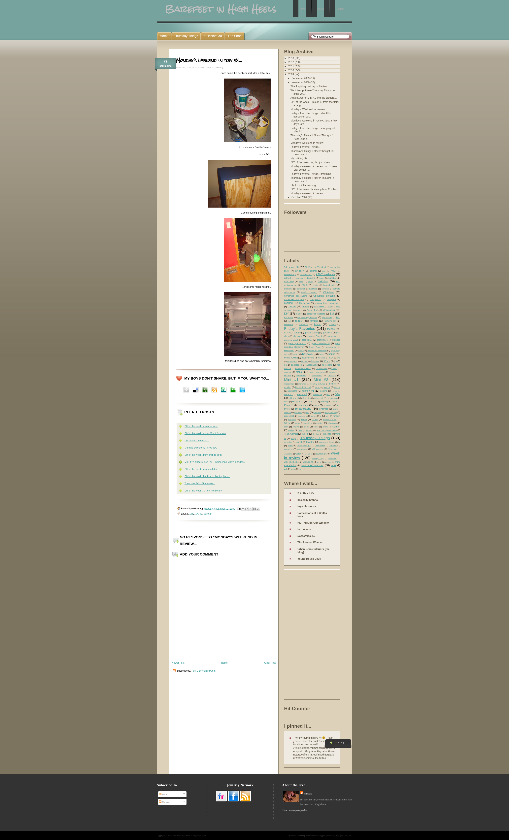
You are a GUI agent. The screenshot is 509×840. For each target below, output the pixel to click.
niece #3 (317, 394)
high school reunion (317, 350)
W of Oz (332, 449)
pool (307, 412)
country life (320, 303)
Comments (166, 801)
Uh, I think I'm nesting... (197, 440)
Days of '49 (313, 310)
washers (288, 454)
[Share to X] (251, 509)
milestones (317, 375)
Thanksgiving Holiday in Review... (309, 86)
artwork (287, 278)
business (313, 288)
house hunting (291, 357)
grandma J (307, 340)
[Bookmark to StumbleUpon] (224, 390)
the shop (327, 434)
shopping (332, 423)
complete (331, 299)
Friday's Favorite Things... (305, 146)
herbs (301, 351)
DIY (204, 67)
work (333, 465)
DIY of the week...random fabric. (202, 469)
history (295, 354)
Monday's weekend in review (306, 142)
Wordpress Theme (295, 835)
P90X (312, 401)
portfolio (317, 412)
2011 (291, 66)
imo (338, 358)
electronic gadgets (316, 314)
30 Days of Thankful (315, 267)
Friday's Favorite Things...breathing (310, 173)
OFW (337, 394)
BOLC (305, 285)
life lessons (327, 365)
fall (289, 321)
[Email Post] (238, 508)
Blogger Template (325, 835)
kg (335, 361)
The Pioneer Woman (309, 542)
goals (309, 336)
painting (324, 401)
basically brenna (307, 499)
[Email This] (243, 509)
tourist (299, 442)
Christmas (328, 292)
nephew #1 (308, 390)
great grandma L (297, 343)
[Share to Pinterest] (258, 509)
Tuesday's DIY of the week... (200, 483)
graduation (332, 336)
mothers (333, 384)
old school (293, 398)
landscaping (312, 365)
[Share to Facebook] (254, 509)
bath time (289, 281)
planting (298, 412)
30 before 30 (291, 267)
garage (297, 332)
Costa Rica (304, 303)
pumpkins (302, 416)
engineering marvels (307, 317)
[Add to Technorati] (233, 390)
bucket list (300, 289)
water (298, 454)
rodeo (315, 419)
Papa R (288, 405)
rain (327, 416)
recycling (292, 420)
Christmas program (294, 299)
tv (339, 442)
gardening (327, 332)
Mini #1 (210, 67)
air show (299, 271)
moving (287, 387)
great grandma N (320, 343)
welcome (332, 458)
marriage (333, 372)
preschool (289, 416)
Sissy (306, 426)
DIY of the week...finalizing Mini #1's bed (313, 189)
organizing (332, 398)
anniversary (290, 274)
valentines (302, 449)
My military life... (300, 158)
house (331, 354)
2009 (291, 74)
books (315, 285)
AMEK (333, 271)
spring (291, 430)
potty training (330, 412)
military (332, 375)
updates (333, 445)
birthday (323, 281)
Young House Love (309, 558)
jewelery (315, 361)
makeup (287, 372)
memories (301, 375)
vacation (288, 449)
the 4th (305, 434)
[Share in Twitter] (242, 390)
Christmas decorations (295, 296)
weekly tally (317, 458)
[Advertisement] (300, 635)
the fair (316, 434)
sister (316, 427)
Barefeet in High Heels (181, 835)
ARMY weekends (325, 274)
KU (285, 365)
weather (308, 454)
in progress (292, 361)
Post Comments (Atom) (203, 670)
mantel (299, 372)
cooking (288, 303)
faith (338, 317)
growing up (331, 347)
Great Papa (315, 347)
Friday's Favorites (299, 328)
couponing (335, 303)
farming (314, 320)
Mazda (287, 375)
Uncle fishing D (304, 446)
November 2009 (300, 82)
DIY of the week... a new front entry (203, 490)
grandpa (336, 340)
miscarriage (289, 384)
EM (332, 313)
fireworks (303, 324)
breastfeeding (329, 285)
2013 (291, 58)
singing (296, 427)
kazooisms (304, 529)
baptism (311, 278)
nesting (219, 67)
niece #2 (302, 394)
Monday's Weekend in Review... (308, 109)
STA (300, 430)
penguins (328, 405)
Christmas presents (324, 295)
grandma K (322, 340)
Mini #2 (321, 380)
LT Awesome (321, 368)
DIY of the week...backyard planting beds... (207, 476)
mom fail (302, 384)
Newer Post (178, 662)
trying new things (327, 442)
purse (313, 416)
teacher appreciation (327, 430)
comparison (315, 299)
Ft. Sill (287, 332)
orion (286, 402)
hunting (321, 358)
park (317, 405)
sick (286, 426)
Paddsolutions (311, 835)
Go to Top (337, 744)
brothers (288, 289)
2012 (291, 62)
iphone (304, 361)
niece (334, 391)
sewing (319, 423)
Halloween (289, 350)
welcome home (291, 462)
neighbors (292, 391)
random (336, 416)
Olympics (306, 398)
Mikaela (308, 793)
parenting (303, 405)
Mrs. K (326, 387)
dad (330, 306)
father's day (330, 321)
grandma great (291, 340)
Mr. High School (303, 387)
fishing (317, 324)
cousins (292, 306)
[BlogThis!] (247, 509)
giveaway (297, 336)
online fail (318, 398)
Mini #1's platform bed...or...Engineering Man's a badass (215, 462)
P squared (297, 401)
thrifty (293, 438)
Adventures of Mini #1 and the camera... (313, 97)
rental (304, 419)
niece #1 (288, 394)
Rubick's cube (330, 420)
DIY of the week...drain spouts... (201, 426)
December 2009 (300, 78)
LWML (334, 368)
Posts (164, 794)
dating (299, 310)
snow (325, 426)
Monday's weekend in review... (209, 60)
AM (323, 271)
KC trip (326, 361)
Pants (334, 402)
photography (303, 408)
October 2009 (299, 197)
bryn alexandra (306, 506)
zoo (300, 469)
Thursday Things (315, 438)
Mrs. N (337, 387)
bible (301, 282)
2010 (291, 70)
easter (299, 314)
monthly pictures (317, 384)
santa (297, 423)
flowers (332, 324)
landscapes (296, 365)
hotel (322, 354)
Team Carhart (291, 434)
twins (290, 445)
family (298, 320)
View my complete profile (294, 810)
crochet (305, 306)
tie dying (288, 442)
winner (328, 462)
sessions (308, 423)
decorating (329, 310)
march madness (317, 372)
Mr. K (317, 387)
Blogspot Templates (344, 835)
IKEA (331, 358)
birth (310, 281)
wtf (285, 469)
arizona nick (306, 274)
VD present (317, 449)
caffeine (325, 289)
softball (336, 426)
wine (319, 462)
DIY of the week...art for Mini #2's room (205, 433)
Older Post (270, 662)
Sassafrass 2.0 (306, 535)
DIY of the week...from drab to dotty (203, 455)
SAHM (287, 423)
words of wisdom (312, 465)
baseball (332, 278)
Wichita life (308, 462)
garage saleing (312, 332)
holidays (307, 353)
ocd (328, 394)
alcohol (313, 271)
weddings (321, 453)
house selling (308, 357)
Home (224, 662)
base (322, 278)
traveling (310, 442)
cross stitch (319, 307)
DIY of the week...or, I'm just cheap (310, 162)
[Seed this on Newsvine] (205, 390)
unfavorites (320, 446)
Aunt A (299, 278)
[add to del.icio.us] (186, 390)
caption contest (309, 292)
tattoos (309, 430)
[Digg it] (195, 390)
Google (319, 336)
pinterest (323, 409)
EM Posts (288, 317)
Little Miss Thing (303, 368)
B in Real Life (305, 493)
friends (331, 329)
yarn (293, 469)
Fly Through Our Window (313, 522)
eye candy (327, 317)
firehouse (288, 324)
